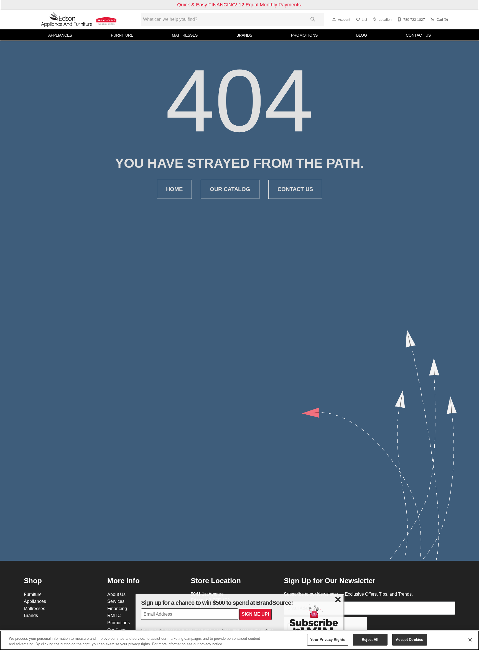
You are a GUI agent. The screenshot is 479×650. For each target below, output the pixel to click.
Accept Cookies (409, 639)
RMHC (114, 615)
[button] (334, 19)
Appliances (60, 35)
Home (174, 189)
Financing (117, 608)
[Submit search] (313, 19)
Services (115, 601)
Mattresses (185, 35)
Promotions (304, 35)
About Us (116, 594)
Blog (361, 35)
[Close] (470, 640)
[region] (239, 640)
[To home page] (79, 19)
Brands (244, 35)
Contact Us (418, 35)
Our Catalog (230, 189)
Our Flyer (116, 629)
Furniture (122, 35)
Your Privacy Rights (327, 639)
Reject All (370, 639)
